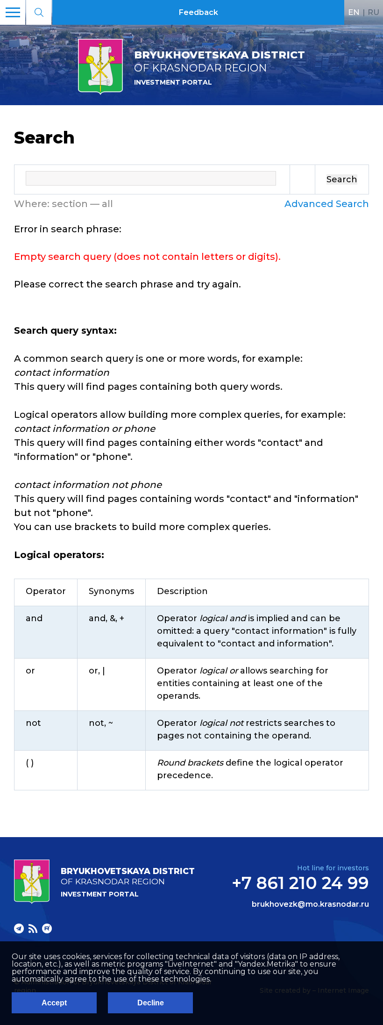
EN (354, 12)
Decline (150, 1003)
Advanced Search (326, 203)
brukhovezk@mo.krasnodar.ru (310, 904)
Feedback (198, 12)
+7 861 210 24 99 (300, 882)
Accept (54, 1003)
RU (373, 12)
